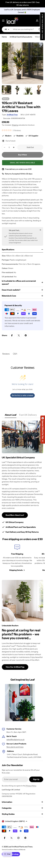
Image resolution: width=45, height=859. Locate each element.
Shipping (15, 125)
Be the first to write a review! (22, 395)
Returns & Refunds (19, 849)
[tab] (10, 415)
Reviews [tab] (6, 353)
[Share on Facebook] (12, 335)
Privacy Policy (30, 786)
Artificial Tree (12, 115)
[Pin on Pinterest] (25, 335)
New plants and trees (14, 747)
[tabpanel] (22, 477)
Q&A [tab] (15, 353)
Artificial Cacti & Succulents (21, 37)
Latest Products (19, 744)
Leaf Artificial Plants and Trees (20, 847)
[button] (42, 26)
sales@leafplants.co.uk (15, 739)
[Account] (37, 20)
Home (4, 37)
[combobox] (22, 29)
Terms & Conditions (8, 849)
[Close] (40, 230)
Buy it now (22, 155)
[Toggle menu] (3, 20)
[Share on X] (19, 335)
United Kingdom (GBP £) (15, 821)
